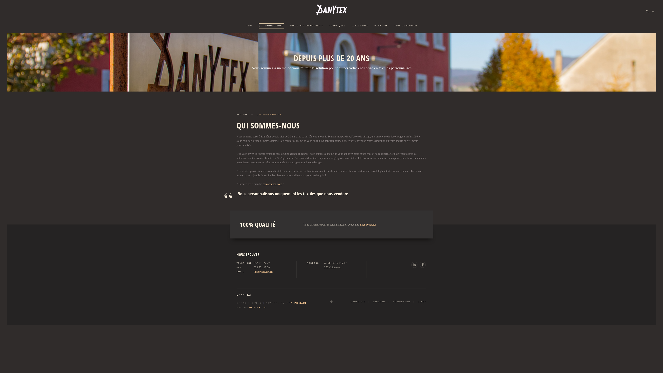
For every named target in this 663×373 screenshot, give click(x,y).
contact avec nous (272, 184)
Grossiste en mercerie (306, 26)
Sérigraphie (402, 302)
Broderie (379, 302)
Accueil (242, 114)
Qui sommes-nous (271, 26)
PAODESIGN (257, 308)
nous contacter (368, 224)
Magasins (381, 26)
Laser (422, 302)
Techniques (337, 26)
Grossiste (358, 302)
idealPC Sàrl (296, 303)
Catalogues (360, 26)
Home (249, 26)
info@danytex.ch (263, 271)
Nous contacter (405, 26)
